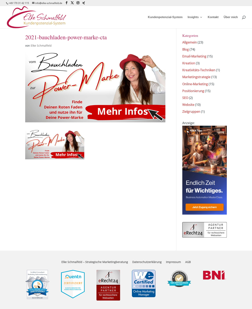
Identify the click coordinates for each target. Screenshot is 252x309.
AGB (188, 262)
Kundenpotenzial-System (165, 17)
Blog (185, 49)
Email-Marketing (194, 56)
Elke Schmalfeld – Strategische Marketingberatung (94, 262)
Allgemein (189, 42)
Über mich (231, 17)
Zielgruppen (191, 111)
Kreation (188, 63)
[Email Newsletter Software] (204, 213)
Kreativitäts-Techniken (198, 70)
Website (188, 104)
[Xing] (83, 3)
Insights (193, 17)
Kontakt (213, 17)
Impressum (173, 262)
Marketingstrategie (196, 77)
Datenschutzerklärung (147, 262)
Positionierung (193, 91)
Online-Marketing (195, 84)
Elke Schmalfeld (41, 45)
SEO (185, 98)
